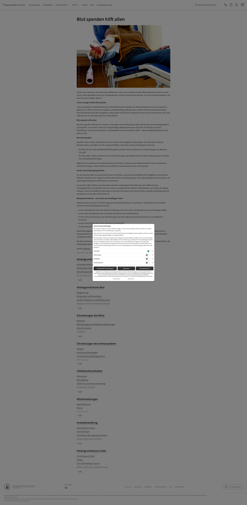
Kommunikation (98, 262)
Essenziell (96, 251)
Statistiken (97, 259)
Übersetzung (97, 255)
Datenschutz (116, 278)
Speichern (126, 268)
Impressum (131, 278)
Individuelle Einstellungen (105, 268)
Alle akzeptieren (144, 268)
